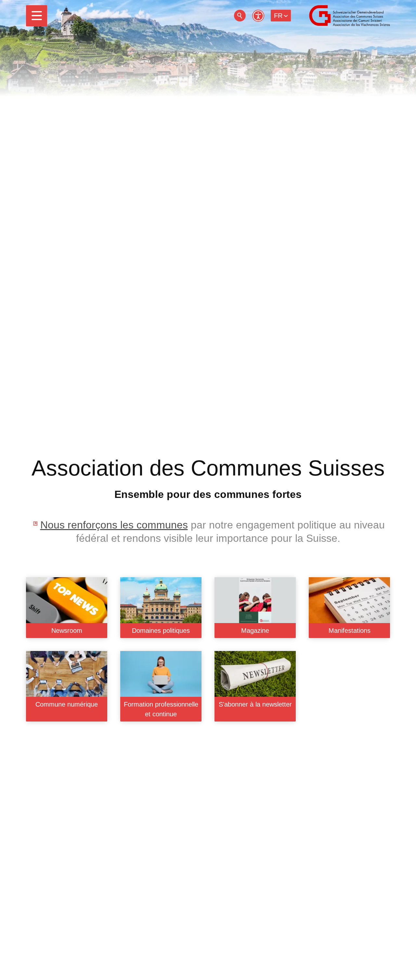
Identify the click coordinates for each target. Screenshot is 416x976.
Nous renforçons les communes (114, 525)
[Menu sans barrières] (258, 16)
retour (240, 15)
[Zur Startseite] (349, 15)
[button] (36, 15)
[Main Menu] (36, 15)
